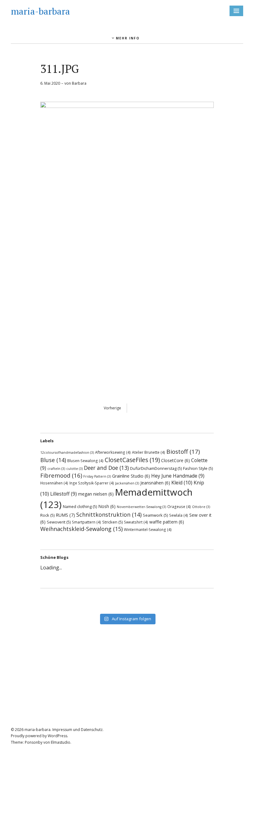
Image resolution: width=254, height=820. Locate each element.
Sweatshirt (136, 521)
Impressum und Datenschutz (77, 729)
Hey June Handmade (177, 475)
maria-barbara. (37, 729)
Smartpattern (86, 521)
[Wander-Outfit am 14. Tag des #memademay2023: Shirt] (127, 598)
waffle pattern (166, 522)
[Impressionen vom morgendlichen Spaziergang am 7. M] (184, 606)
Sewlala (178, 515)
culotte (74, 468)
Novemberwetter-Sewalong (141, 507)
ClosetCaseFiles (132, 460)
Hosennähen (54, 482)
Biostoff (183, 452)
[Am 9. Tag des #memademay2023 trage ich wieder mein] (70, 606)
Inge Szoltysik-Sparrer (91, 482)
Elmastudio (60, 742)
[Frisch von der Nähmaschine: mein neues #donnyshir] (127, 606)
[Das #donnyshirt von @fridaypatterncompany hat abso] (70, 598)
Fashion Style (198, 468)
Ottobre (201, 507)
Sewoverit (59, 522)
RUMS (65, 515)
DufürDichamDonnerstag (156, 468)
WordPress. (58, 735)
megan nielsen (96, 494)
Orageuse (179, 506)
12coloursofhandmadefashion (67, 452)
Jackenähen (127, 483)
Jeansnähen (155, 483)
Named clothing (80, 506)
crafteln (56, 468)
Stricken (112, 522)
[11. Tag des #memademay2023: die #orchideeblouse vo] (184, 598)
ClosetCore (175, 460)
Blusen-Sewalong (85, 460)
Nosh (107, 506)
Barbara (79, 83)
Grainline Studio (131, 476)
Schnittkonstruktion (109, 514)
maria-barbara (40, 11)
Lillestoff (63, 493)
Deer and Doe (106, 467)
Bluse (53, 460)
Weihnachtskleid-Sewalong (81, 529)
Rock (47, 515)
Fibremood (61, 475)
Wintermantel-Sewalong (148, 529)
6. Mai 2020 (50, 83)
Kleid (181, 482)
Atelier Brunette (148, 452)
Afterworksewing (113, 452)
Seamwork (155, 515)
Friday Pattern (97, 476)
